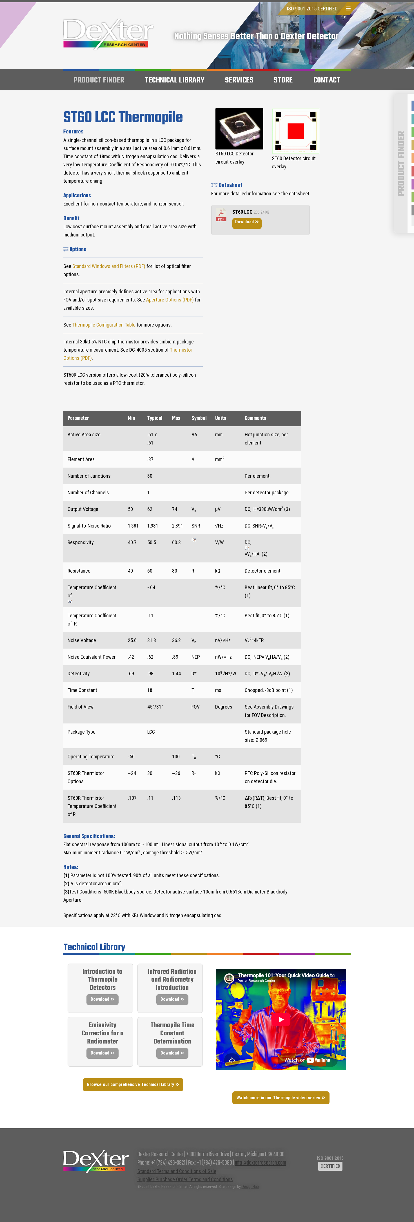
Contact (326, 80)
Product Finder (99, 80)
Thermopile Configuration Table (103, 325)
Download (244, 221)
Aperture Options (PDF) (170, 300)
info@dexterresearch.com (260, 1163)
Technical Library (174, 80)
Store (283, 80)
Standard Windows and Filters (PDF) (108, 266)
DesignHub (250, 1186)
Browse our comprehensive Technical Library (130, 1084)
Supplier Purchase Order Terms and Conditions (185, 1179)
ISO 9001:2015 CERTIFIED (312, 9)
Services (239, 80)
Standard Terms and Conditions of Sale (176, 1171)
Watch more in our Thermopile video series (278, 1097)
